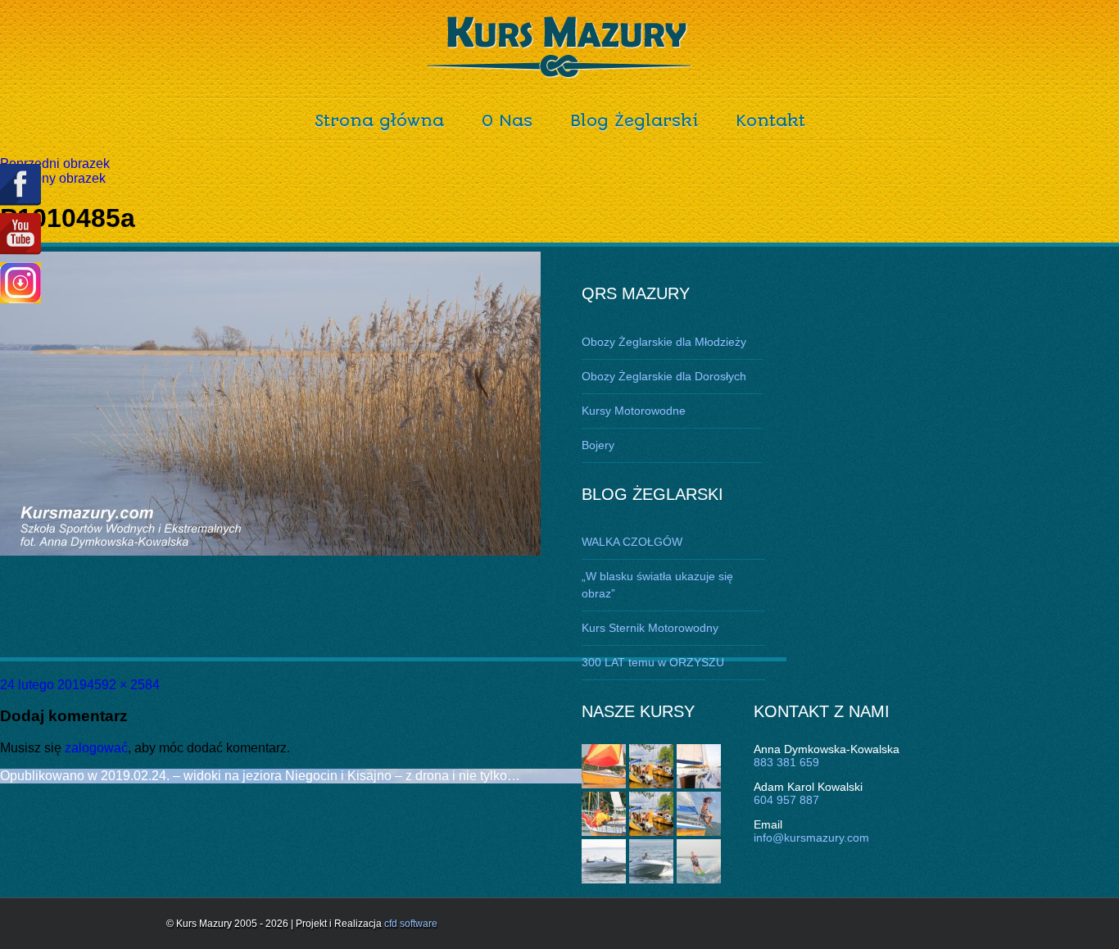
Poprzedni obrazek (55, 163)
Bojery (598, 445)
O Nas (507, 120)
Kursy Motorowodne (634, 410)
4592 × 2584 (123, 685)
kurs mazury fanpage (20, 185)
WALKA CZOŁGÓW (632, 541)
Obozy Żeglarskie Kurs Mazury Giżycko (560, 47)
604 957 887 (786, 799)
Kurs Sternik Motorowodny (650, 627)
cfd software (410, 923)
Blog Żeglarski (634, 120)
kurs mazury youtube (20, 234)
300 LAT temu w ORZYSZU (653, 662)
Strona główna (379, 120)
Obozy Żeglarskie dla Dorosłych (664, 376)
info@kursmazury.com (811, 837)
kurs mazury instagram (20, 282)
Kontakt (770, 120)
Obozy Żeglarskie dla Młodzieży (664, 341)
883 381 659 (786, 762)
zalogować (96, 748)
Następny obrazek (53, 178)
